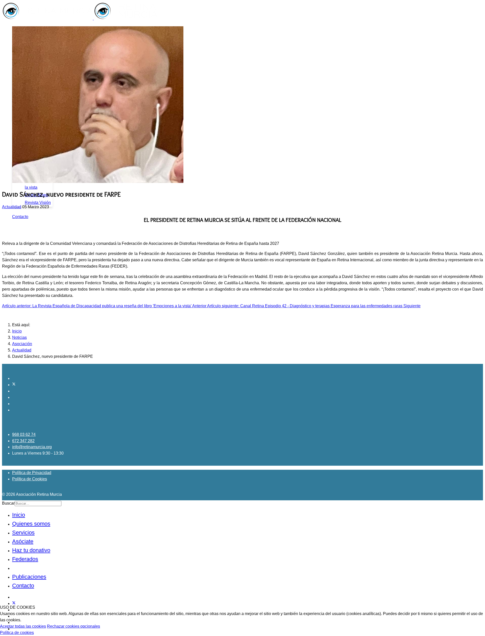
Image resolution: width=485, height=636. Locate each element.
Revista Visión (38, 202)
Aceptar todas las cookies (23, 626)
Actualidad (11, 207)
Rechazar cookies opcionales (73, 626)
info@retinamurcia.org (32, 447)
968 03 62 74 (24, 434)
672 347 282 (23, 441)
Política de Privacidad (31, 472)
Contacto (20, 217)
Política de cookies (17, 632)
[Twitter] (14, 385)
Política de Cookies (29, 479)
